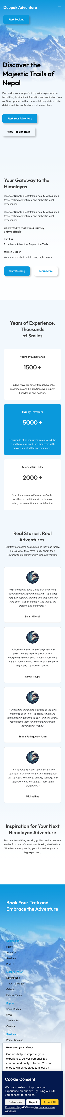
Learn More (46, 271)
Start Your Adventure (19, 118)
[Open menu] (60, 7)
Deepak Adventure (20, 7)
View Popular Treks (18, 131)
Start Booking (16, 19)
